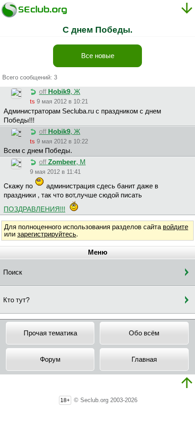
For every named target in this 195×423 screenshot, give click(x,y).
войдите (175, 227)
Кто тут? (16, 300)
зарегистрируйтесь (46, 234)
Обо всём (144, 333)
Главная (144, 359)
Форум (50, 359)
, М (62, 162)
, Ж (59, 91)
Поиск (12, 272)
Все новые (97, 55)
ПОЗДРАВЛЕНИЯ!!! (34, 209)
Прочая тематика (50, 333)
